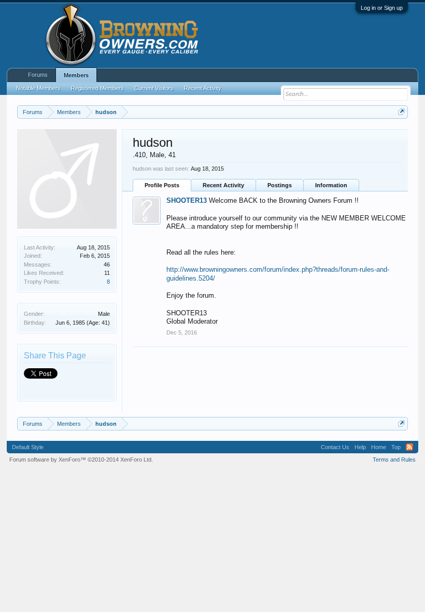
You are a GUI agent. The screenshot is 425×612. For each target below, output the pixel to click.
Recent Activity (223, 185)
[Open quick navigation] (401, 111)
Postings (279, 185)
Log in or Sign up (382, 8)
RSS (409, 447)
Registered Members (97, 88)
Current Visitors (154, 88)
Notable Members (38, 88)
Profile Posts (162, 185)
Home (378, 447)
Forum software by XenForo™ (81, 459)
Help (360, 447)
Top (396, 447)
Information (331, 185)
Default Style (28, 447)
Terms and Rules (394, 459)
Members (76, 75)
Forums (38, 75)
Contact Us (335, 447)
